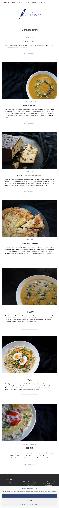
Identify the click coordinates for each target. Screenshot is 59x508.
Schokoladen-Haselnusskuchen (29, 175)
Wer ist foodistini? (31, 2)
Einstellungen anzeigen (29, 504)
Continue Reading (29, 53)
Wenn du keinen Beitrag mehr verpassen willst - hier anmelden (29, 483)
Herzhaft (26, 101)
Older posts (4, 473)
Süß (32, 171)
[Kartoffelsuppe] (29, 80)
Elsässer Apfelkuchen (29, 243)
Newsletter (42, 2)
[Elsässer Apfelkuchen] (29, 218)
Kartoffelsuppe (29, 105)
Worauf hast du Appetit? (18, 2)
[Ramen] (29, 354)
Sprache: (5, 2)
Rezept (33, 101)
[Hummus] (29, 422)
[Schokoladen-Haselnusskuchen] (29, 150)
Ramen (29, 380)
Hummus (29, 448)
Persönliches (29, 37)
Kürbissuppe (29, 311)
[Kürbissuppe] (29, 286)
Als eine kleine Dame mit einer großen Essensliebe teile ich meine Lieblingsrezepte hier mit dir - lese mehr (48, 485)
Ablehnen (29, 500)
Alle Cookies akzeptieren (29, 496)
